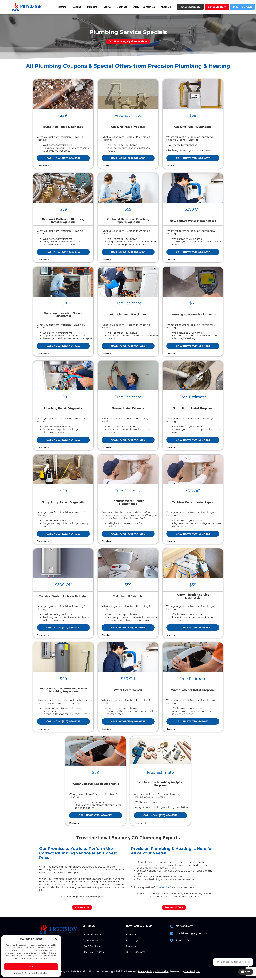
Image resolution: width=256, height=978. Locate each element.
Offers (136, 6)
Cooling (76, 6)
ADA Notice (162, 971)
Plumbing (92, 6)
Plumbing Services (94, 934)
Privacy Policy (40, 973)
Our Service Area (135, 952)
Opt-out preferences (23, 973)
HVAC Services (91, 946)
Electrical (121, 6)
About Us (166, 6)
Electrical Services (93, 952)
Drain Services (91, 940)
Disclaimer (42, 166)
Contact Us (148, 6)
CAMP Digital (192, 971)
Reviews (131, 946)
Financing (132, 940)
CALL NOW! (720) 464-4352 (63, 158)
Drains (107, 6)
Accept (31, 966)
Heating (62, 6)
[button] (56, 939)
